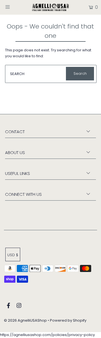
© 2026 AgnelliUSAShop (25, 320)
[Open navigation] (13, 7)
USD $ (12, 255)
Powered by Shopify (68, 320)
